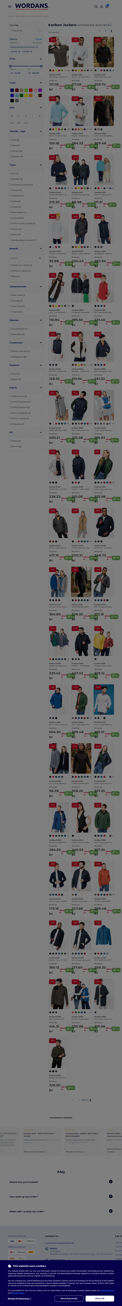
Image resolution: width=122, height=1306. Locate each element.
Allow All (99, 1298)
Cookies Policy (107, 1290)
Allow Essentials (69, 1298)
